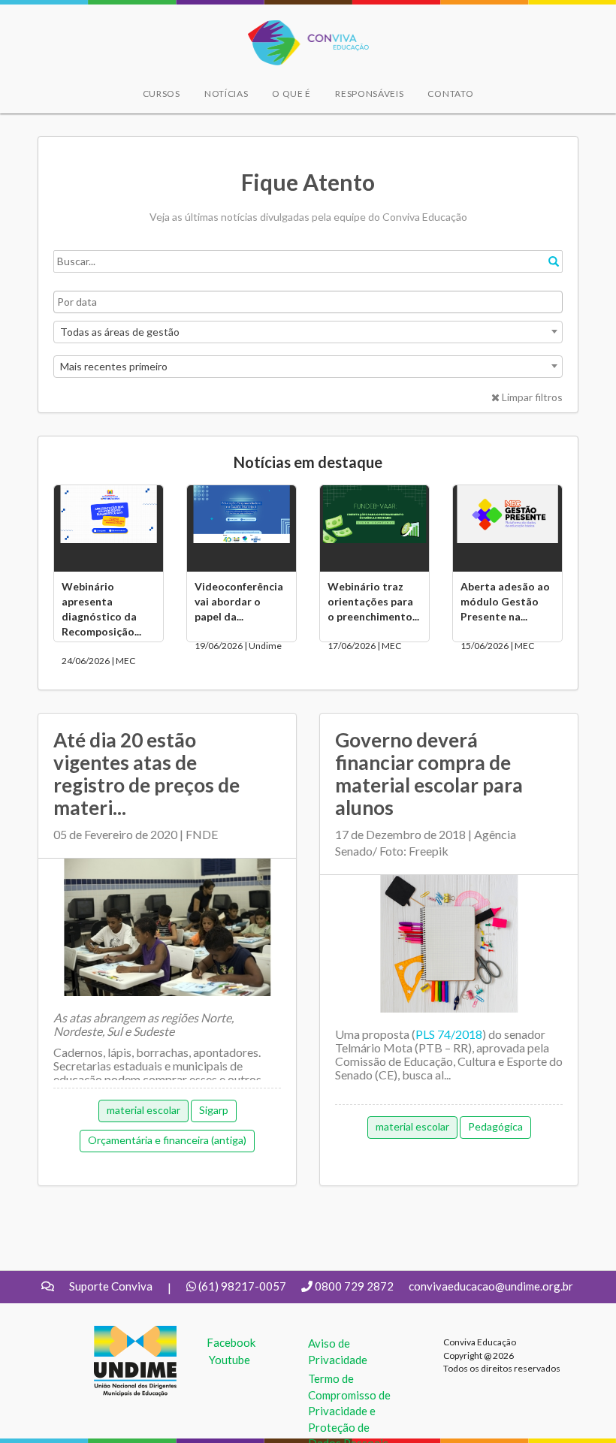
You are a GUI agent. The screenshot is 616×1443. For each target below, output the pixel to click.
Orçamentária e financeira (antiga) (167, 1140)
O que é (291, 93)
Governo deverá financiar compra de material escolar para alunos (429, 774)
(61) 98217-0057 (242, 1286)
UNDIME (117, 1333)
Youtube (229, 1359)
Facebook (231, 1342)
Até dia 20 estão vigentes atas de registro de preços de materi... (146, 774)
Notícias (226, 93)
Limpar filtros (531, 397)
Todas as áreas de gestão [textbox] (120, 331)
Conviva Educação (301, 28)
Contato (450, 93)
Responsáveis (369, 93)
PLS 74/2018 (448, 1034)
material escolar (143, 1109)
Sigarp (213, 1109)
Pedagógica (495, 1126)
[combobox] (308, 332)
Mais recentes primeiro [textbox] (114, 366)
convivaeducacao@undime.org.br (491, 1286)
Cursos (161, 93)
